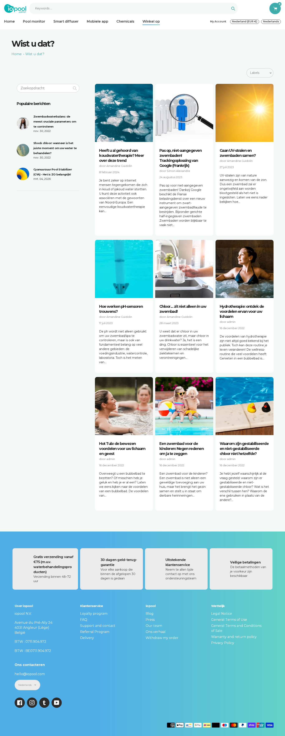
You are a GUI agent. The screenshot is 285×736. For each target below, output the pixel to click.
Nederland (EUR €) (244, 21)
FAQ (83, 620)
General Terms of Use (229, 620)
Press (150, 620)
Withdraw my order (162, 638)
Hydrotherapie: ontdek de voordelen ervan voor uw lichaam (242, 311)
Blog (150, 614)
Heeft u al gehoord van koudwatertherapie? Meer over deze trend (121, 155)
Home (16, 54)
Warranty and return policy (234, 637)
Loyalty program (93, 614)
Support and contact (97, 626)
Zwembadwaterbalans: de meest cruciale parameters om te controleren (54, 121)
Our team (154, 626)
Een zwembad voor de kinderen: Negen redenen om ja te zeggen (181, 448)
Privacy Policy (222, 643)
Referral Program (94, 632)
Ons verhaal (156, 632)
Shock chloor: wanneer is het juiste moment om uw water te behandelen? (55, 148)
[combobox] (48, 88)
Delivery (87, 638)
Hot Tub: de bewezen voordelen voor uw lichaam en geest (122, 448)
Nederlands (271, 21)
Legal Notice (221, 614)
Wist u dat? (34, 54)
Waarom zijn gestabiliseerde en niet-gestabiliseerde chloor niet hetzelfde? (244, 448)
